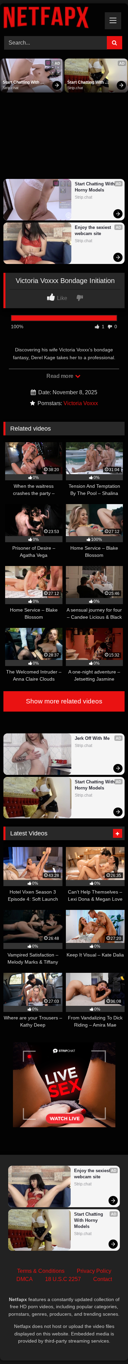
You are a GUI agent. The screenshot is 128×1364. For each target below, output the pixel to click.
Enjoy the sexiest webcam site (93, 230)
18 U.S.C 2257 (63, 1279)
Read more (60, 376)
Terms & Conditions (41, 1271)
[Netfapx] (52, 19)
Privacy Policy (94, 1271)
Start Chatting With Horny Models (21, 82)
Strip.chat (10, 88)
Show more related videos (64, 701)
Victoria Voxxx (80, 403)
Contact (102, 1279)
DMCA (24, 1279)
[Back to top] (106, 1343)
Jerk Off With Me (92, 738)
